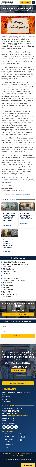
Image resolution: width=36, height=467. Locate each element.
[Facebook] (4, 427)
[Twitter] (8, 427)
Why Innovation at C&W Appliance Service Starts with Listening (9, 243)
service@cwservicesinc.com (17, 416)
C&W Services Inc (12, 453)
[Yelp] (16, 427)
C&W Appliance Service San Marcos (21, 194)
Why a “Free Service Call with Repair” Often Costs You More (26, 216)
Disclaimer (20, 455)
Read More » (7, 225)
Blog (11, 11)
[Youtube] (12, 427)
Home (6, 11)
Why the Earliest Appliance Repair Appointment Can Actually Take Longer (9, 217)
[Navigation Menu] (33, 2)
